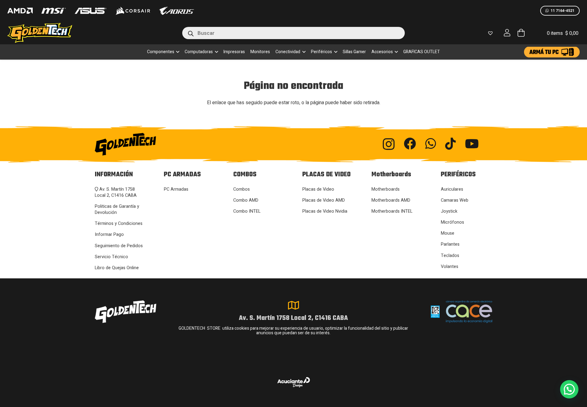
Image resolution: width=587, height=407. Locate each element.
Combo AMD (245, 200)
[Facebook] (410, 144)
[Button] (507, 33)
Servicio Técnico (111, 257)
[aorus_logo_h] (176, 11)
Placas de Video (318, 189)
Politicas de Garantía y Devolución (117, 209)
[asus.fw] (90, 11)
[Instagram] (389, 144)
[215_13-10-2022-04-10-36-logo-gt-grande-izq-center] (47, 33)
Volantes (449, 266)
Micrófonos (452, 222)
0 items (563, 33)
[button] (176, 52)
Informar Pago (109, 234)
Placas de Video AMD (323, 200)
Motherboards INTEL (391, 211)
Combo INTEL (246, 211)
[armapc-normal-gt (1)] (552, 52)
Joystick (449, 211)
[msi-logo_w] (53, 10)
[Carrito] (521, 32)
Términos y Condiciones (118, 223)
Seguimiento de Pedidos (119, 246)
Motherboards (385, 189)
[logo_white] (132, 11)
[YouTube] (472, 144)
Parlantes (450, 244)
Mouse (447, 233)
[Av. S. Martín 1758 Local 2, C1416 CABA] (293, 305)
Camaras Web (454, 200)
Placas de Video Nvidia (324, 211)
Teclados (450, 255)
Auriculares (452, 189)
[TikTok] (450, 144)
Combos (241, 189)
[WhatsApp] (430, 144)
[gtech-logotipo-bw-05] (156, 144)
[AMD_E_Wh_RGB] (20, 11)
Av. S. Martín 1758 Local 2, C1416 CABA (116, 192)
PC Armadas (176, 189)
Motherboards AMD (390, 200)
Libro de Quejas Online (117, 268)
